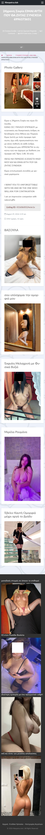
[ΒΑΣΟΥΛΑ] (22, 259)
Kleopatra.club (11, 2)
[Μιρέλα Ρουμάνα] (22, 469)
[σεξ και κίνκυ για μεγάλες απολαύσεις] (21, 786)
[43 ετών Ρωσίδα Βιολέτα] (21, 665)
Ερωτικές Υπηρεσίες (30, 31)
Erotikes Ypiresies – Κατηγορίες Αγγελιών (26, 824)
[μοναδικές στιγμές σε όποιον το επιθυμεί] (21, 608)
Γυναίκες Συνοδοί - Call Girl (14, 31)
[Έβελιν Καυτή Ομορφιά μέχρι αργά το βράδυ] (22, 542)
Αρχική (5, 824)
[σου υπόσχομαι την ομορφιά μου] (22, 327)
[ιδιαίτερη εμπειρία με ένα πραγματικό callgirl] (21, 725)
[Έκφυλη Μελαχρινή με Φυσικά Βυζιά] (22, 396)
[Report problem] (21, 47)
